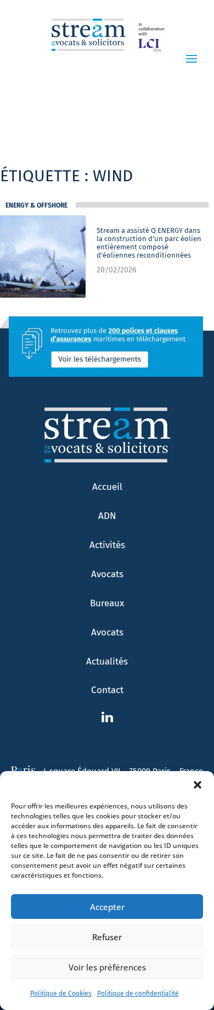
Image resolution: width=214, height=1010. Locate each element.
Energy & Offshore (36, 205)
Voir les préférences (107, 967)
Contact (107, 690)
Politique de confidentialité (138, 993)
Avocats (107, 574)
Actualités (107, 661)
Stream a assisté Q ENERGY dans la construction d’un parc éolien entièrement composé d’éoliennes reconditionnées (149, 242)
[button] (197, 784)
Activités (107, 545)
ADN (107, 516)
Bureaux (107, 603)
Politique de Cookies (61, 993)
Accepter (107, 906)
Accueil (107, 487)
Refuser (107, 936)
